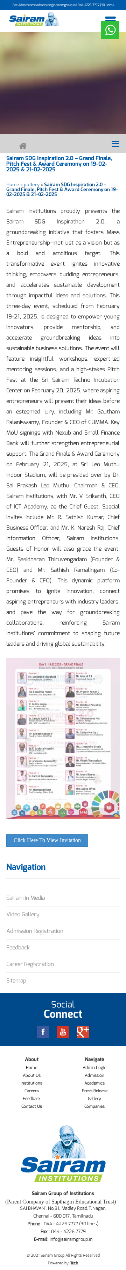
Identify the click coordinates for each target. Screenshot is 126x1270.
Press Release (94, 1091)
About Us (32, 1075)
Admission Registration (34, 931)
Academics (94, 1083)
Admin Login (94, 1067)
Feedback (18, 947)
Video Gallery (23, 914)
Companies (94, 1106)
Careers (31, 1091)
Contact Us (31, 1106)
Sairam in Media (25, 898)
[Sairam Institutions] (34, 19)
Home (12, 184)
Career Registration (30, 964)
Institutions (31, 1083)
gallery (32, 184)
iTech (74, 1263)
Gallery (94, 1098)
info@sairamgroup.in (71, 1239)
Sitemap (16, 980)
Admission (94, 1075)
